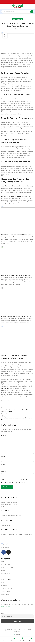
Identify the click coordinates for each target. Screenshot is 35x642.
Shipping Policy (5, 591)
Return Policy (5, 594)
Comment (5, 435)
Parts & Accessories (7, 567)
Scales (3, 570)
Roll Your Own (5, 564)
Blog (2, 582)
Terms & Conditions (7, 588)
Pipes (2, 561)
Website (4, 472)
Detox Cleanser (5, 574)
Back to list (4, 414)
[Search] (31, 11)
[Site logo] (17, 6)
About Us (4, 585)
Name (3, 456)
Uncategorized (17, 19)
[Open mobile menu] (2, 6)
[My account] (33, 6)
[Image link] (7, 543)
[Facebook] (3, 552)
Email (3, 464)
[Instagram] (8, 552)
